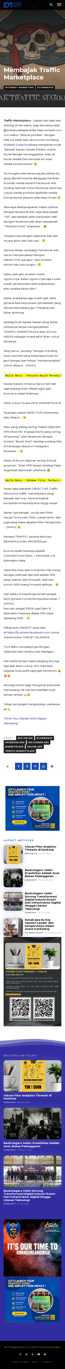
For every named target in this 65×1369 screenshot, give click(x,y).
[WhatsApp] (43, 766)
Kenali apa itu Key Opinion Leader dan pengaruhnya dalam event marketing (39, 924)
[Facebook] (18, 766)
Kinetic (57, 1347)
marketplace (14, 746)
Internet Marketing (19, 87)
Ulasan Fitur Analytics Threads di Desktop (40, 848)
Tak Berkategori (34, 933)
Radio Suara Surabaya (22, 144)
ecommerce (44, 738)
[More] (52, 766)
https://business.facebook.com (28, 632)
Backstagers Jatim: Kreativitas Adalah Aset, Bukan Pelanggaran (42, 873)
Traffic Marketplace (20, 751)
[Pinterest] (35, 766)
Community (31, 880)
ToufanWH (34, 95)
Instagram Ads (38, 742)
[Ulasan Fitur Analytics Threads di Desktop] (13, 854)
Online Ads (34, 746)
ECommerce (45, 87)
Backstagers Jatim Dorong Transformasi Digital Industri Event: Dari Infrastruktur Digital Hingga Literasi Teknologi (43, 901)
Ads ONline (25, 738)
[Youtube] (38, 1354)
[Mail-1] (45, 1354)
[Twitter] (27, 766)
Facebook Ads (15, 742)
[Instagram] (26, 1354)
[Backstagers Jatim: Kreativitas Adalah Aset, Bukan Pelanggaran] (13, 877)
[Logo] (13, 5)
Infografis (31, 854)
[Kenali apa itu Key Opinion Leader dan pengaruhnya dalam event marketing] (13, 927)
